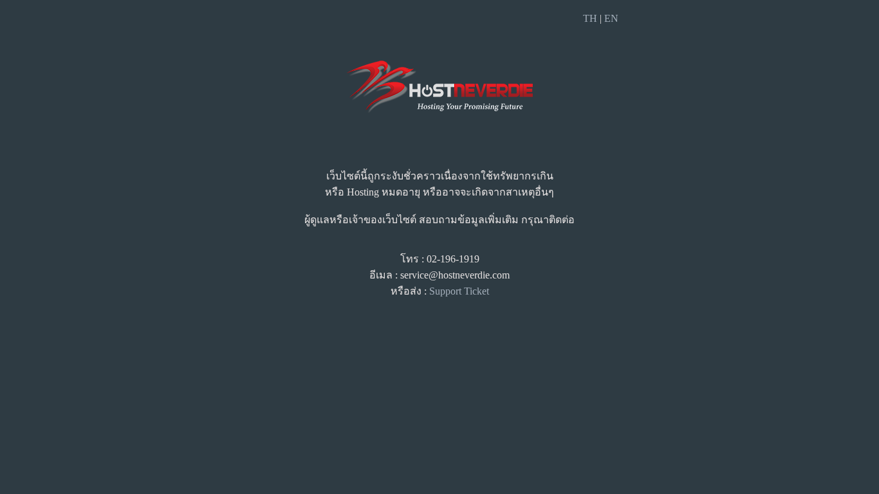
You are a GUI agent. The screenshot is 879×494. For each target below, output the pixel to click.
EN (611, 18)
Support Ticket (459, 291)
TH (590, 18)
